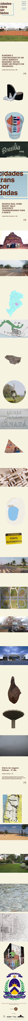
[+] (25, 73)
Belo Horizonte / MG (11, 70)
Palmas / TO (9, 773)
